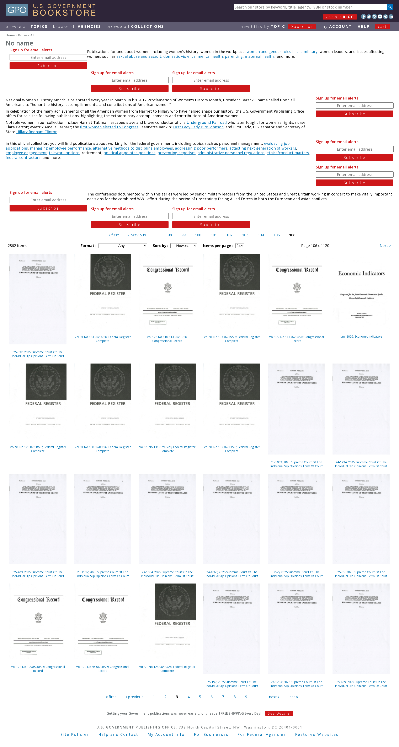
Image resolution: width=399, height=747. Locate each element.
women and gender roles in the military (282, 51)
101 (214, 234)
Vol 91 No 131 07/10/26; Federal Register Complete (167, 449)
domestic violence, (180, 56)
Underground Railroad (207, 122)
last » (293, 696)
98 (170, 234)
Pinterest (385, 16)
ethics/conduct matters (288, 152)
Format (87, 245)
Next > (385, 245)
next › (274, 696)
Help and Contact (118, 734)
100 (198, 234)
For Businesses (211, 734)
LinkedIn (391, 16)
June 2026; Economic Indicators (361, 336)
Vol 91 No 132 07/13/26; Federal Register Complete (232, 449)
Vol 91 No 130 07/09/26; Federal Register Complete (103, 449)
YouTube (380, 16)
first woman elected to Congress (109, 126)
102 (229, 234)
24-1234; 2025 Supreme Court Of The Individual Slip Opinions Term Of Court (361, 464)
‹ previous (137, 234)
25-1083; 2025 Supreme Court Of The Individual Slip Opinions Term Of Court (296, 464)
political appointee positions (129, 152)
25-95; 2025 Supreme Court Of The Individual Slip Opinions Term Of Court (361, 574)
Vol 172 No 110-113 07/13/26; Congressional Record (167, 339)
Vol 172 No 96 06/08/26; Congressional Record (102, 669)
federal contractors (23, 157)
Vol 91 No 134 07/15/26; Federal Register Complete (232, 339)
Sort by (160, 245)
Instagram (374, 16)
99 (183, 234)
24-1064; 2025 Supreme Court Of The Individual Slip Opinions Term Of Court (167, 574)
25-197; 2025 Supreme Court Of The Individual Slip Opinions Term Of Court (232, 684)
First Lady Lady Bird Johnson (198, 126)
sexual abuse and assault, (139, 56)
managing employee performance (60, 148)
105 (276, 234)
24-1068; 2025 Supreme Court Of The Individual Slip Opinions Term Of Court (232, 574)
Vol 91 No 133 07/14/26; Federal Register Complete (103, 339)
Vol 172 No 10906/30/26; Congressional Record (38, 669)
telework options (64, 152)
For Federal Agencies (262, 734)
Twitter (369, 16)
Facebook (363, 16)
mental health (210, 56)
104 (261, 234)
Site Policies (74, 734)
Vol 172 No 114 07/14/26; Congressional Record (296, 339)
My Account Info (166, 734)
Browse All (27, 26)
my (336, 26)
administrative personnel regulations (231, 152)
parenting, (234, 56)
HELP (363, 26)
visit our (340, 17)
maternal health (259, 56)
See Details (279, 713)
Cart (382, 26)
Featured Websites (317, 734)
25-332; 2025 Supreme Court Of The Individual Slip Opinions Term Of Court (38, 354)
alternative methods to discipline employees (133, 148)
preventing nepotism (177, 152)
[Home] (52, 14)
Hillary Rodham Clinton (36, 131)
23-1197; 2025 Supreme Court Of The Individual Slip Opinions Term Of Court (102, 574)
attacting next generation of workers (262, 148)
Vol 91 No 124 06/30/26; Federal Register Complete (167, 669)
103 (245, 234)
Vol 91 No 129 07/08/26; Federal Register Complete (38, 449)
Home (10, 35)
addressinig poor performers (201, 148)
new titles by (277, 26)
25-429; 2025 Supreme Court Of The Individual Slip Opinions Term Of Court (38, 574)
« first (113, 234)
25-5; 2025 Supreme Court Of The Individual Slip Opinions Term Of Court (296, 574)
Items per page (217, 245)
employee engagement (26, 152)
